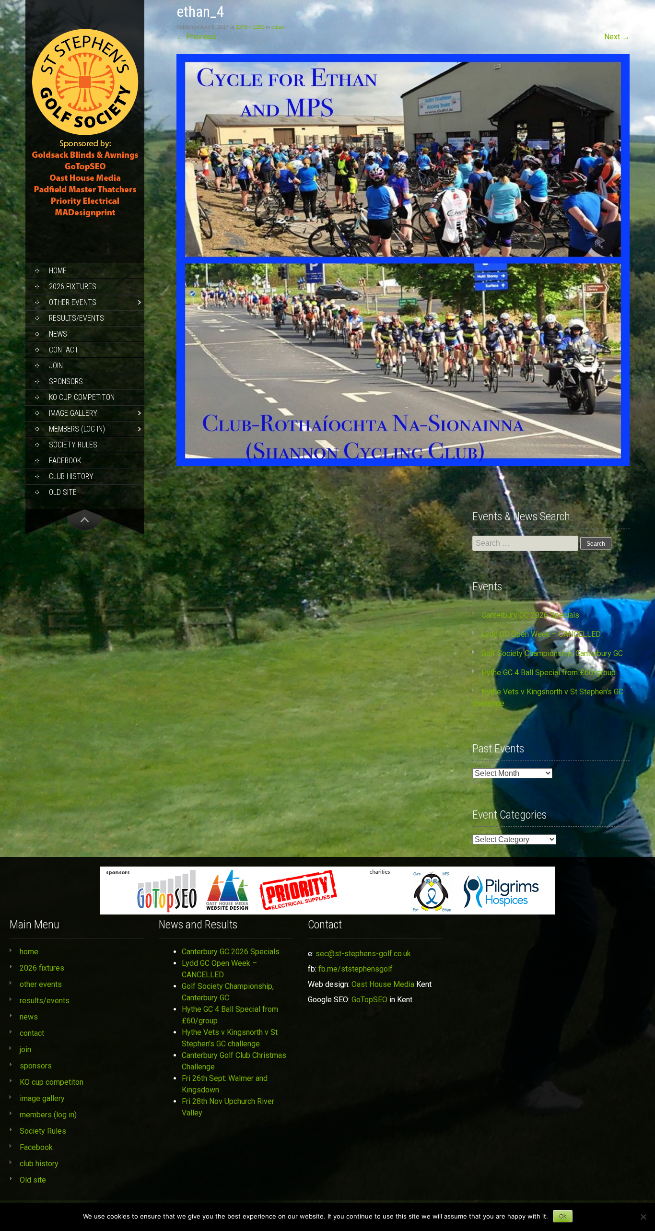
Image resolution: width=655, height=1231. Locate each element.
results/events (76, 318)
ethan (277, 27)
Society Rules (73, 444)
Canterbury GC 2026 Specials (530, 615)
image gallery (73, 413)
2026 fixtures (72, 286)
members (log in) (77, 429)
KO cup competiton (82, 397)
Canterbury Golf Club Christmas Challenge (234, 1061)
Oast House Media (382, 984)
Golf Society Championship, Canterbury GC (552, 653)
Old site (63, 492)
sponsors (66, 381)
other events (72, 302)
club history (71, 476)
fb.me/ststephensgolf (355, 968)
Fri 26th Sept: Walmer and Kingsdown (225, 1084)
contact (64, 349)
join (56, 365)
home (58, 270)
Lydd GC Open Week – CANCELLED (541, 634)
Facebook (65, 460)
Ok (562, 1216)
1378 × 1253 (250, 27)
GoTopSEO (369, 999)
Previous (196, 36)
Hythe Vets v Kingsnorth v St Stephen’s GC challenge (230, 1038)
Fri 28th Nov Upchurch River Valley (228, 1107)
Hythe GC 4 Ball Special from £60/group (548, 672)
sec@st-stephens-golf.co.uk (363, 953)
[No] (643, 1216)
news (58, 334)
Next (617, 36)
